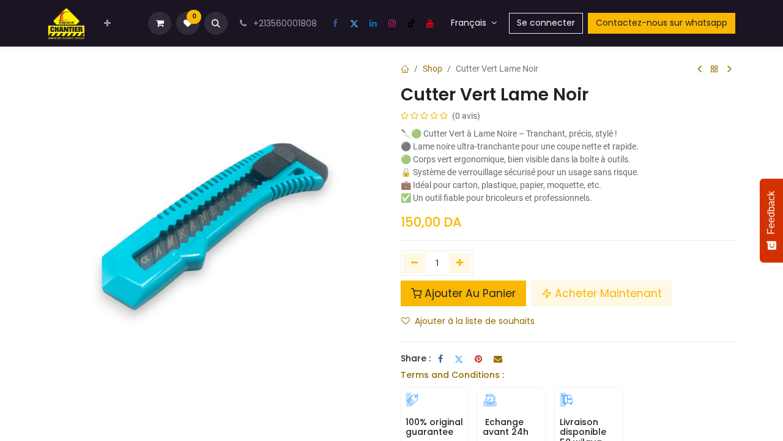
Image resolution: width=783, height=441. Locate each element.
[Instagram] (392, 23)
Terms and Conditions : (452, 375)
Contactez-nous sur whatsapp (661, 23)
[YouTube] (430, 23)
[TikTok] (411, 23)
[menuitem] (107, 23)
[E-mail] (498, 359)
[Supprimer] (414, 263)
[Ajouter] (460, 263)
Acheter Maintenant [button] (608, 293)
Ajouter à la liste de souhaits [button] (475, 321)
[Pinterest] (478, 359)
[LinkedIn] (373, 23)
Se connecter (546, 23)
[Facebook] (335, 23)
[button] (216, 23)
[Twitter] (354, 23)
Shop (432, 69)
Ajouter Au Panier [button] (470, 293)
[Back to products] (714, 69)
